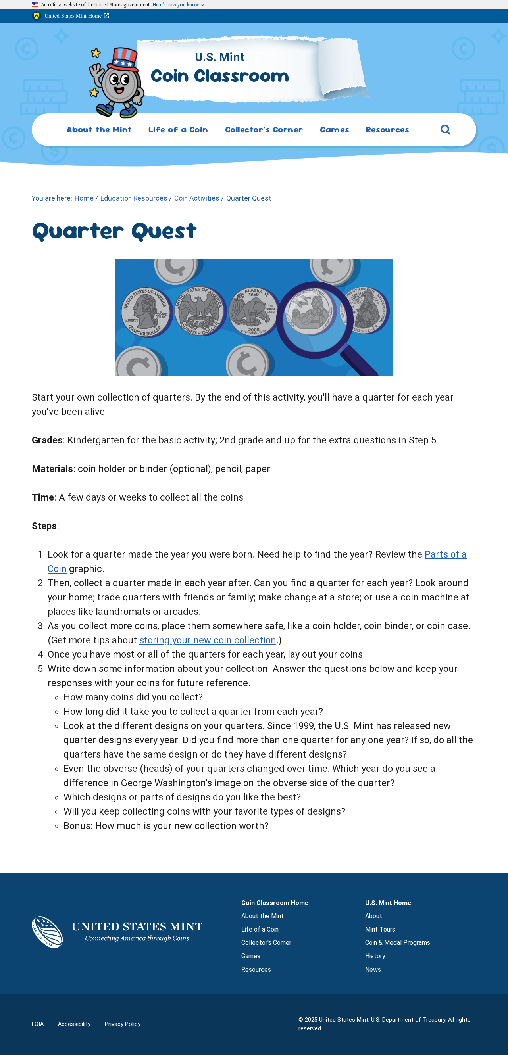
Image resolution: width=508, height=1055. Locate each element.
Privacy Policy (122, 1024)
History (375, 956)
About (373, 916)
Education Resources (133, 198)
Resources (256, 969)
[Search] (445, 131)
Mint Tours (380, 929)
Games (250, 956)
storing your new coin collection (207, 640)
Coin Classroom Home (274, 903)
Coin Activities (196, 198)
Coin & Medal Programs (397, 942)
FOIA (38, 1024)
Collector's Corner (266, 942)
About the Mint (262, 916)
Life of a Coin (260, 929)
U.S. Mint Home (388, 903)
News (373, 969)
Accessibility (74, 1024)
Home (84, 198)
